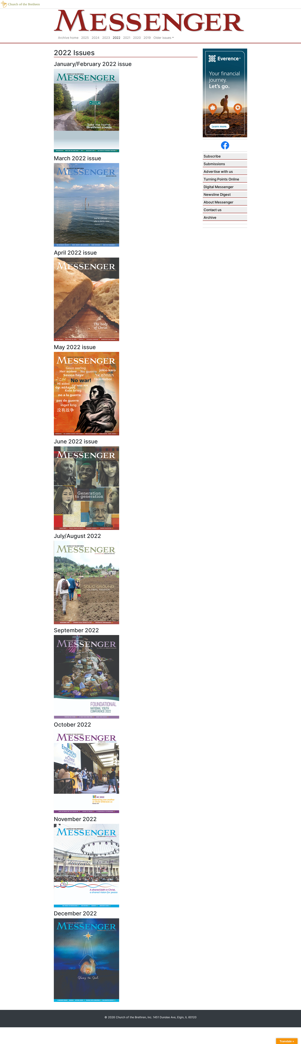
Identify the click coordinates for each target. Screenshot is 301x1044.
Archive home (68, 38)
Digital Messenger (219, 187)
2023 (106, 38)
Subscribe (212, 156)
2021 (126, 38)
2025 (85, 38)
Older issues (162, 38)
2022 (116, 38)
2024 (95, 38)
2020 (137, 38)
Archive (210, 217)
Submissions (214, 164)
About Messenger (218, 202)
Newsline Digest (217, 194)
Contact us (213, 210)
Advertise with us (218, 172)
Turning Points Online (221, 179)
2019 (147, 38)
